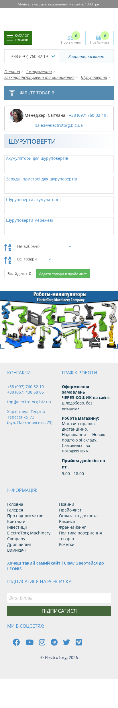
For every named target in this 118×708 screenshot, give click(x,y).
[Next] (109, 338)
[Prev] (96, 338)
